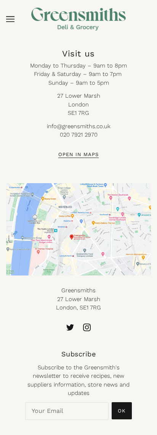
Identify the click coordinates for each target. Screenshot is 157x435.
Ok (122, 411)
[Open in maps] (78, 229)
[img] (70, 327)
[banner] (78, 18)
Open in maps (78, 154)
